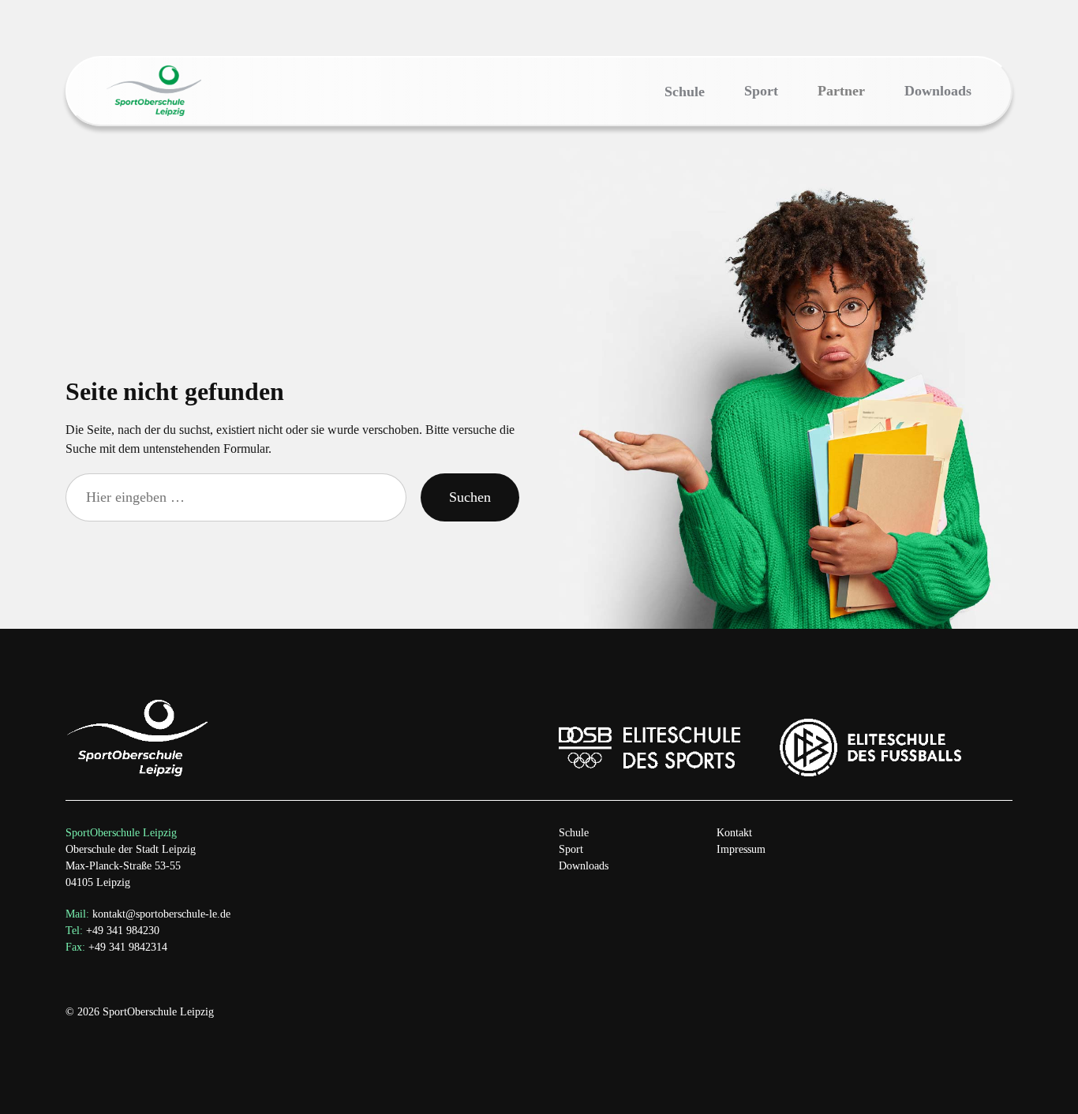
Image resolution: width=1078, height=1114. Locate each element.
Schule (574, 833)
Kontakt (734, 833)
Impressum (741, 849)
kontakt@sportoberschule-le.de (161, 914)
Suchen (470, 497)
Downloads (583, 866)
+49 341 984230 (112, 930)
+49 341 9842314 (116, 947)
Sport (571, 849)
